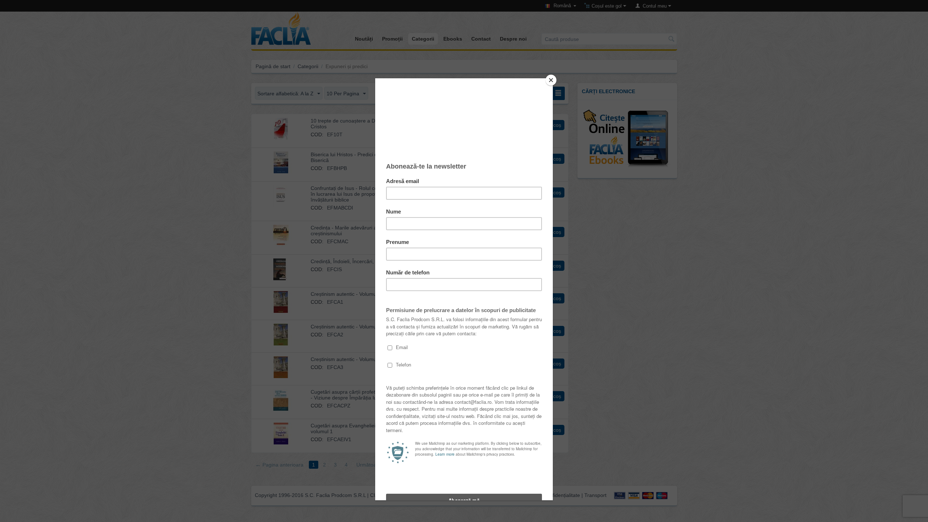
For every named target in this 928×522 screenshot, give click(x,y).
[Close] (551, 80)
